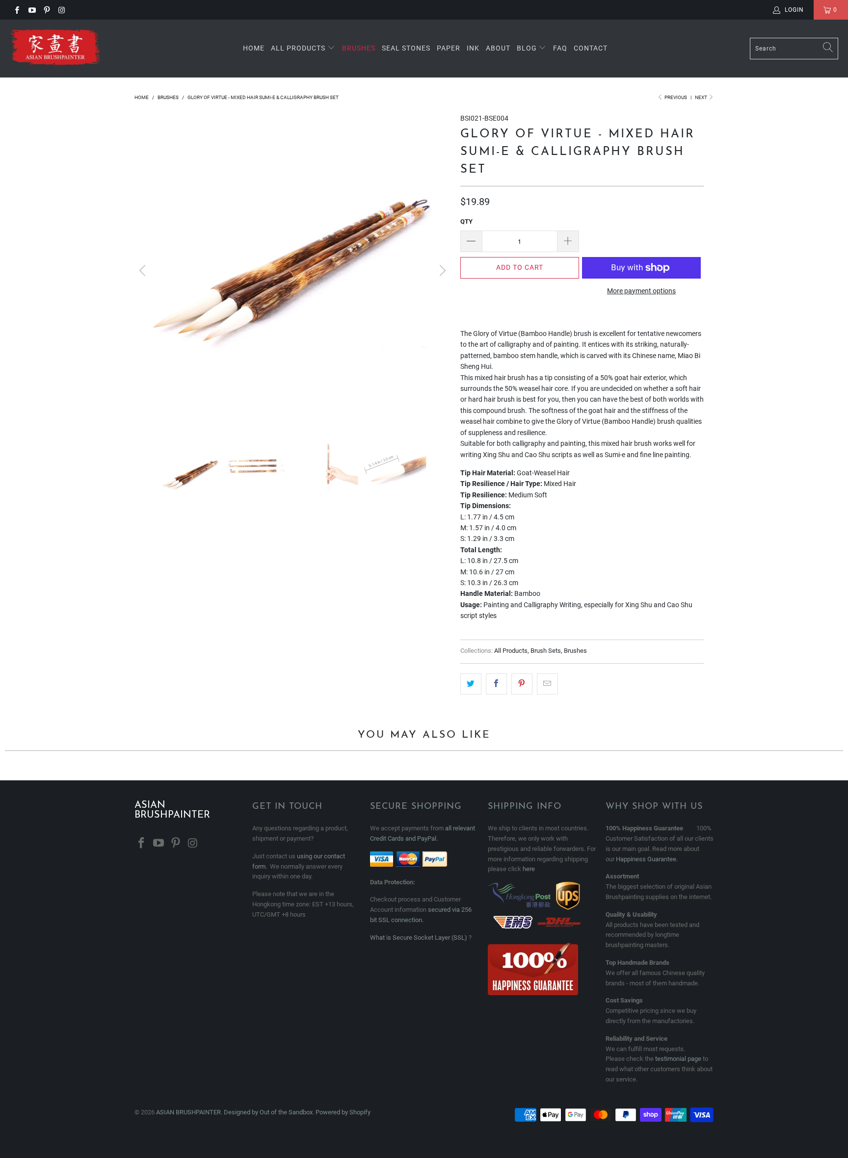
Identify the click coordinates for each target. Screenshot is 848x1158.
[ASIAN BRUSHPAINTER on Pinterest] (46, 9)
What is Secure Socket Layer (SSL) (418, 937)
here (529, 869)
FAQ (560, 48)
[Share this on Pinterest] (521, 683)
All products (298, 48)
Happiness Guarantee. (647, 859)
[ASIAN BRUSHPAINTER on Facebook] (16, 9)
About (498, 48)
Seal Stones (406, 48)
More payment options (641, 291)
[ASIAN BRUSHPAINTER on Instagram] (61, 9)
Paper (448, 48)
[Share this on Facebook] (496, 683)
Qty (466, 221)
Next (701, 97)
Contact (591, 48)
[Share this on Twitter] (470, 683)
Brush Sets (545, 650)
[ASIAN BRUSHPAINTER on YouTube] (31, 9)
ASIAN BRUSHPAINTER (188, 1112)
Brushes (358, 48)
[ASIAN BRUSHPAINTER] (55, 49)
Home (254, 48)
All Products (511, 650)
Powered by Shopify (343, 1112)
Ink (473, 48)
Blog (528, 48)
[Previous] (144, 271)
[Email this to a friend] (547, 683)
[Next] (441, 271)
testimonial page (678, 1058)
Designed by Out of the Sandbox (268, 1112)
